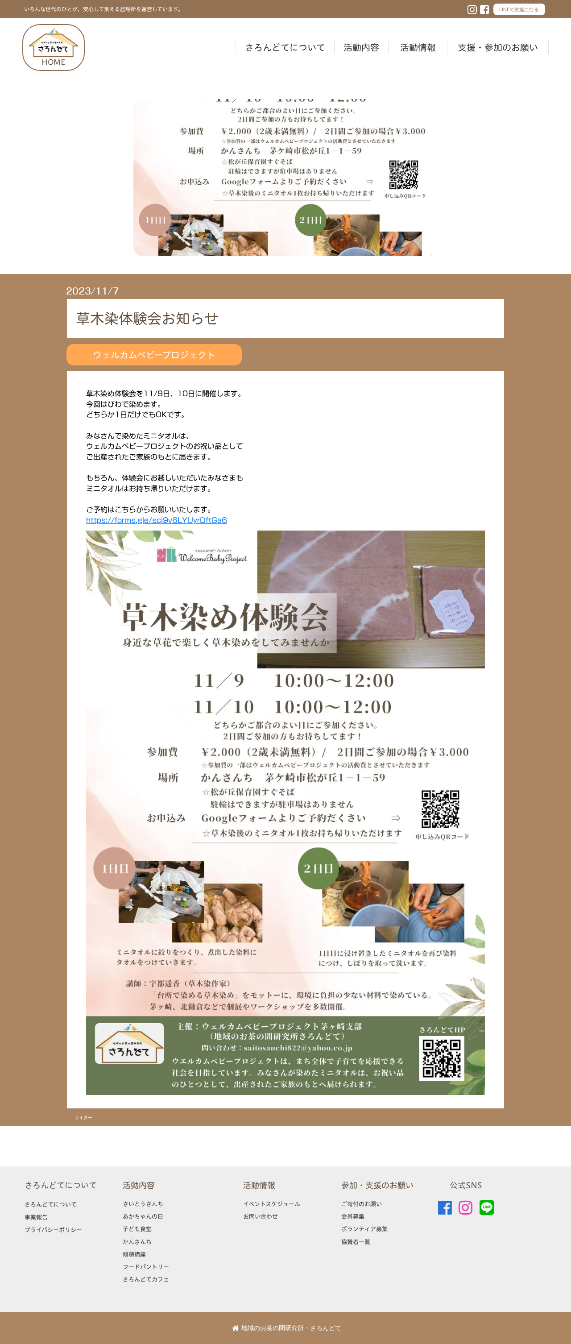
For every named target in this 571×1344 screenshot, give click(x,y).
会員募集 (352, 1216)
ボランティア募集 (364, 1229)
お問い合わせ (260, 1216)
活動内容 (361, 47)
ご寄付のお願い (361, 1204)
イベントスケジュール (271, 1204)
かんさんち (137, 1242)
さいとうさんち (143, 1204)
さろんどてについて (285, 47)
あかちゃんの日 (143, 1216)
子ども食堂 (137, 1229)
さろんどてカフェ (146, 1279)
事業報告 (36, 1217)
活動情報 (418, 47)
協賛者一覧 (355, 1242)
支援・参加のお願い (498, 47)
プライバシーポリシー (53, 1230)
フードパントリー (146, 1267)
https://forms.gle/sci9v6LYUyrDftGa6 (156, 520)
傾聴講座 (134, 1254)
